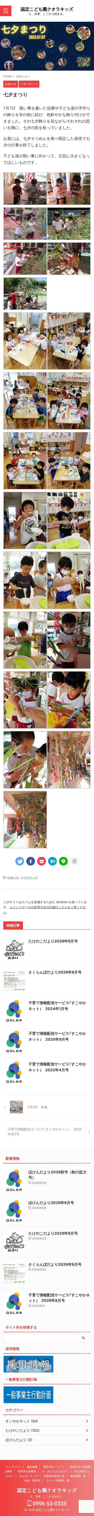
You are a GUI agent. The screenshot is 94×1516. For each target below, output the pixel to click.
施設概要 (32, 1466)
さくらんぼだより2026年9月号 (55, 1264)
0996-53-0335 (49, 1504)
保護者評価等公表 (54, 1476)
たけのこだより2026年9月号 (53, 941)
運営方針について (53, 1466)
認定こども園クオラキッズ (47, 9)
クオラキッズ (29, 877)
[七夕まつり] (52, 861)
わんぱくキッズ (28, 1476)
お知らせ (13, 877)
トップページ (13, 1466)
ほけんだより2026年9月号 (51, 1203)
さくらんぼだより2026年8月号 (55, 972)
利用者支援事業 (27, 1471)
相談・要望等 (32, 1480)
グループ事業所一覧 (58, 1480)
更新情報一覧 (78, 1476)
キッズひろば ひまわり (55, 1471)
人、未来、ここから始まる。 (47, 1496)
